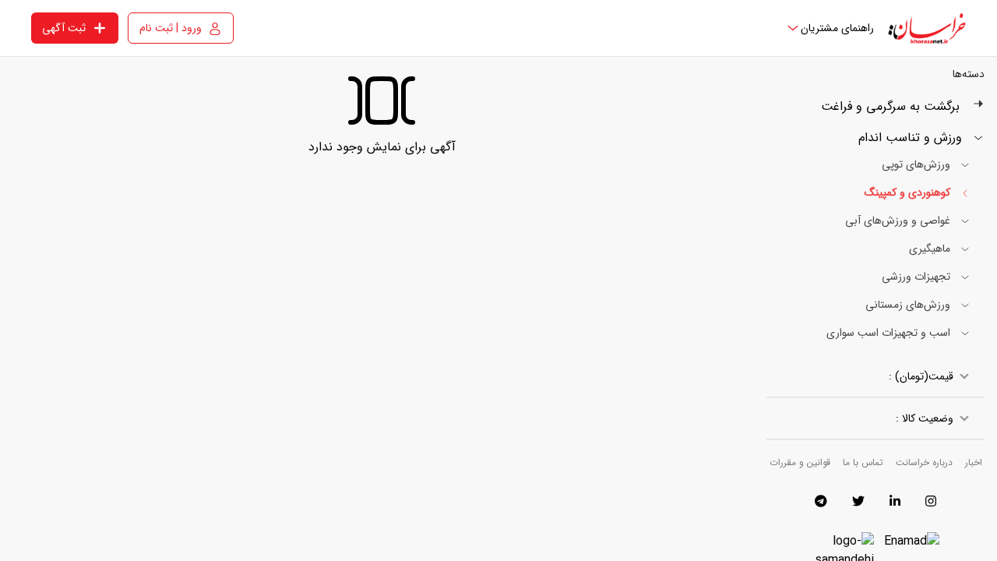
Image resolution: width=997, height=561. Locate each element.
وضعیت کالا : (924, 418)
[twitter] (858, 501)
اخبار (973, 463)
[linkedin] (895, 501)
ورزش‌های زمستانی (909, 304)
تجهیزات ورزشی (917, 276)
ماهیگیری (931, 248)
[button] (829, 28)
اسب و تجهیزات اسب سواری (889, 332)
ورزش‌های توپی (917, 164)
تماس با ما (863, 463)
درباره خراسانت (924, 463)
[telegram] (821, 501)
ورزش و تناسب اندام (912, 138)
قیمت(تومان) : (921, 376)
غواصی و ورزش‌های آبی (899, 220)
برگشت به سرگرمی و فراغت (890, 106)
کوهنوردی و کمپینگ (909, 192)
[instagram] (930, 501)
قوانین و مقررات (800, 463)
